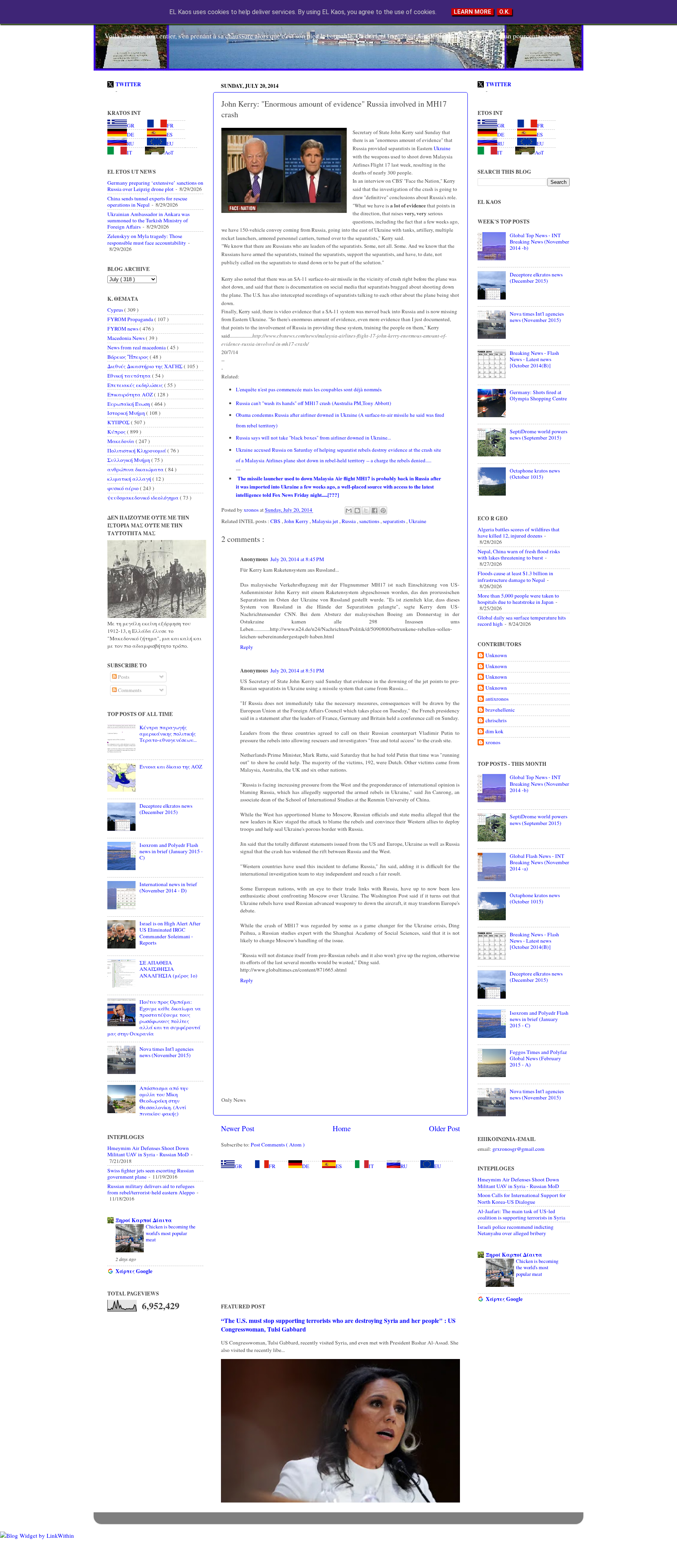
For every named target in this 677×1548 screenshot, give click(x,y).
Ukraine (442, 148)
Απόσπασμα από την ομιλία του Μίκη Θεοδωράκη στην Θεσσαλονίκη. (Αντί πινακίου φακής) (163, 1101)
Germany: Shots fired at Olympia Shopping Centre (538, 395)
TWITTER (128, 84)
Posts (123, 676)
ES (339, 1166)
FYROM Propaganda (130, 319)
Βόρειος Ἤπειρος (128, 356)
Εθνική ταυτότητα (129, 375)
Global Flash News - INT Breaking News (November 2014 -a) (539, 862)
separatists (394, 521)
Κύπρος (117, 431)
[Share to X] (366, 510)
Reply (246, 646)
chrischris (496, 720)
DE (305, 1166)
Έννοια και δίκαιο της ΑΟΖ (170, 766)
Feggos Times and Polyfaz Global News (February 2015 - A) (538, 1058)
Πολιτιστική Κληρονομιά (137, 450)
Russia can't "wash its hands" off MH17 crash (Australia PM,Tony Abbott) (313, 403)
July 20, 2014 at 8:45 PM (297, 559)
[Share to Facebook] (374, 510)
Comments (129, 690)
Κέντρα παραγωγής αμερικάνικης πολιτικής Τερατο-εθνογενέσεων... (168, 733)
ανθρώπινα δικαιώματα (136, 469)
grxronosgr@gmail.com (518, 1148)
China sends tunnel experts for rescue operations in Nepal (147, 201)
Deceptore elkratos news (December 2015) (165, 809)
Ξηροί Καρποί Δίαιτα (144, 1220)
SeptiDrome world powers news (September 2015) (538, 434)
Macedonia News (126, 338)
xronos (492, 742)
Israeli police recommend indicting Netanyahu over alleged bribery (516, 1230)
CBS (276, 521)
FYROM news (123, 328)
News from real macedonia (137, 347)
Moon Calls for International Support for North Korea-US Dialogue (522, 1198)
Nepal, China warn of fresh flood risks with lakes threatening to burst (519, 554)
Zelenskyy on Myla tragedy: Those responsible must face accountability (146, 239)
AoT (169, 152)
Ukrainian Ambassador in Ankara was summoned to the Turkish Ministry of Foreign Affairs (148, 220)
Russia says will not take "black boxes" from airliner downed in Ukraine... (313, 437)
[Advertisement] (340, 1236)
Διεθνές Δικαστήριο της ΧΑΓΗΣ (145, 366)
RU (403, 1166)
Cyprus (115, 309)
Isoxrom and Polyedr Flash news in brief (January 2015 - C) (171, 851)
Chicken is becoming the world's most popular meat (170, 1233)
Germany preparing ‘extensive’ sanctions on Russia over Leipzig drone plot (155, 186)
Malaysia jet (325, 521)
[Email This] (349, 510)
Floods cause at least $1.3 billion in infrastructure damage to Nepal (515, 576)
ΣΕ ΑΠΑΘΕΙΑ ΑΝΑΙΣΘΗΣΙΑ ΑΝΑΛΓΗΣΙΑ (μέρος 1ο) (168, 969)
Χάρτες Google (134, 1271)
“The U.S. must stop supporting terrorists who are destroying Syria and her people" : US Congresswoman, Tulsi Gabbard (338, 1325)
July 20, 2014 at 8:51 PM (297, 670)
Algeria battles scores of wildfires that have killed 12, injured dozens (518, 532)
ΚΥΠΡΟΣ (119, 422)
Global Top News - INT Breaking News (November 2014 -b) (539, 241)
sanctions (369, 521)
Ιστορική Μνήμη (126, 412)
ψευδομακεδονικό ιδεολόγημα (143, 497)
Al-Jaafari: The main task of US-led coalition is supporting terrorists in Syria (521, 1214)
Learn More (472, 11)
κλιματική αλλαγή (129, 478)
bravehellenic (500, 710)
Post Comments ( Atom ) (278, 1144)
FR (272, 1166)
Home (342, 1128)
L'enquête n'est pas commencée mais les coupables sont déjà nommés (309, 389)
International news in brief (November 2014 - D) (168, 887)
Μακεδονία (121, 441)
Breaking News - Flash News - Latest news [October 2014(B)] (534, 359)
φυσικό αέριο (123, 488)
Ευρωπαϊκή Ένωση (129, 403)
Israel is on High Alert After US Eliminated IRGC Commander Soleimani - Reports (170, 933)
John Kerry (297, 521)
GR (238, 1166)
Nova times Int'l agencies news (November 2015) (166, 1052)
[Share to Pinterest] (383, 510)
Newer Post (237, 1128)
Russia (349, 521)
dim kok (494, 731)
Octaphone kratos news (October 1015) (535, 473)
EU (437, 1166)
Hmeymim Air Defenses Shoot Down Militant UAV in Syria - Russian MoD (148, 1151)
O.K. (504, 11)
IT (371, 1166)
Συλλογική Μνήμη (129, 459)
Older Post (444, 1128)
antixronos (497, 699)
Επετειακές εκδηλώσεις (135, 385)
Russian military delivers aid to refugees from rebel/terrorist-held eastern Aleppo (151, 1189)
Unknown (496, 655)
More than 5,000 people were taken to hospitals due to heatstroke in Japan (518, 598)
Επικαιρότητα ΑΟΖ (130, 394)
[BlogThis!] (357, 510)
